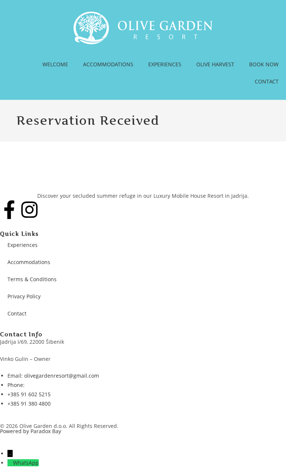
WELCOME (55, 64)
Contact (16, 313)
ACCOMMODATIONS (108, 64)
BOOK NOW (264, 64)
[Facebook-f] (9, 209)
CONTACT (267, 81)
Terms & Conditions (32, 279)
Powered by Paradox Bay (30, 431)
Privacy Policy (24, 296)
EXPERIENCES (164, 64)
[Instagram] (29, 209)
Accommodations (28, 262)
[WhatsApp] (10, 462)
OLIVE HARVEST (215, 64)
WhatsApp (26, 462)
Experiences (22, 244)
